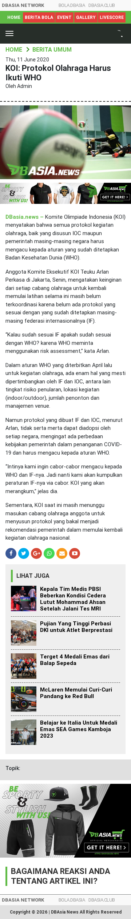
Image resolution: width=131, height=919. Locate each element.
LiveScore (112, 17)
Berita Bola (39, 17)
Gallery (86, 17)
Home (13, 17)
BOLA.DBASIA (72, 5)
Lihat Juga (32, 575)
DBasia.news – (25, 217)
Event (64, 17)
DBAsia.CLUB (101, 5)
